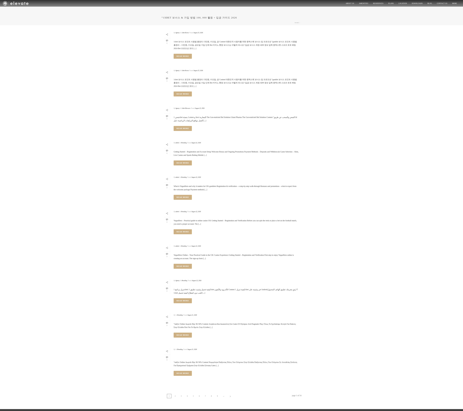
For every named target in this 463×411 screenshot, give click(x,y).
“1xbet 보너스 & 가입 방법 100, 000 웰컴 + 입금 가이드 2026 (215, 36)
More (454, 3)
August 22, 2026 (199, 108)
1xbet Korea (185, 33)
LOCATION (402, 3)
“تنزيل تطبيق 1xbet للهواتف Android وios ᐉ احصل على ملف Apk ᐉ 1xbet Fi (228, 284)
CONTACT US (442, 3)
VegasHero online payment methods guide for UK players (225, 250)
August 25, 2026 (198, 33)
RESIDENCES (378, 3)
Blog (429, 3)
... (223, 396)
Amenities (363, 3)
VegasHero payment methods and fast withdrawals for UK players (233, 181)
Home (297, 22)
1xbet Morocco (186, 108)
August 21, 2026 (192, 315)
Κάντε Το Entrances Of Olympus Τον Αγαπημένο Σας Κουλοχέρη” (231, 319)
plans (391, 3)
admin (177, 143)
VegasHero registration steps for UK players (214, 147)
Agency (177, 33)
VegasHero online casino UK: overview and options (219, 215)
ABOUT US (350, 3)
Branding (184, 143)
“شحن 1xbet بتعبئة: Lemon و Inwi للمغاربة (204, 112)
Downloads (417, 3)
